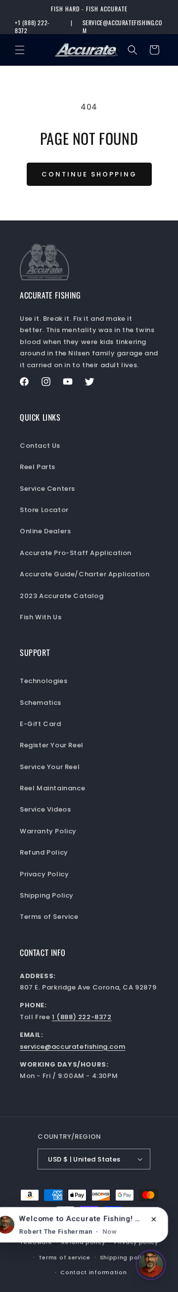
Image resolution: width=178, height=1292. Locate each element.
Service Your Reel (50, 767)
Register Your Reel (52, 745)
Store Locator (44, 510)
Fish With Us (40, 617)
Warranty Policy (48, 831)
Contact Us (40, 445)
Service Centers (47, 488)
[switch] (151, 1265)
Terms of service (64, 1257)
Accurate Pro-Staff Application (76, 553)
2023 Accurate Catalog (62, 596)
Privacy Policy (44, 874)
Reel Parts (37, 467)
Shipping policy (124, 1257)
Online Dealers (45, 531)
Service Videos (45, 809)
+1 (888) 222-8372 (32, 26)
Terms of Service (49, 916)
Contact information (93, 1272)
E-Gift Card (40, 724)
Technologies (43, 681)
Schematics (40, 702)
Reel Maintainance (52, 788)
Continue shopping (89, 174)
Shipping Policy (47, 895)
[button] (20, 50)
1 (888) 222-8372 (82, 1017)
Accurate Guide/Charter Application (84, 574)
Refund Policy (44, 852)
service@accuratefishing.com (122, 26)
